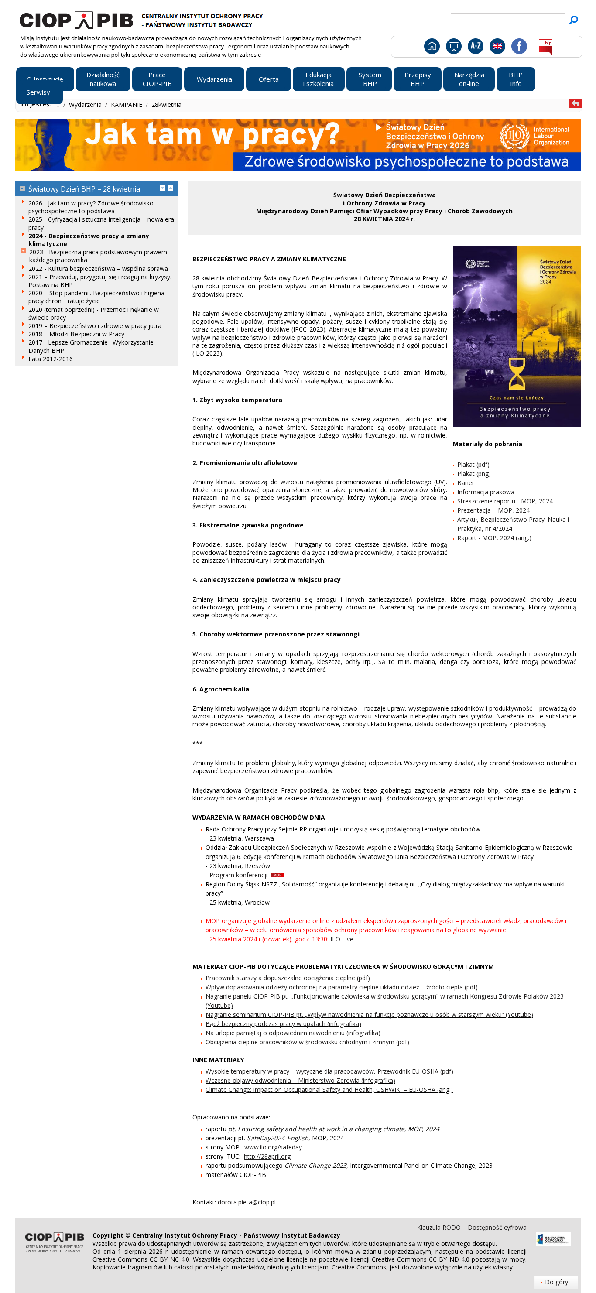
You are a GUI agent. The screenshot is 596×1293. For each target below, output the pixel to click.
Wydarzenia (86, 104)
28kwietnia (166, 104)
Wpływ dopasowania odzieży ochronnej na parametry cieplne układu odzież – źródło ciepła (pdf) (342, 987)
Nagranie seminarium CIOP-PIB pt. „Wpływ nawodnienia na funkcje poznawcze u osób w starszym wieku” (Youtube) (369, 1014)
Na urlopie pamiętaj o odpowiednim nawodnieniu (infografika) (293, 1033)
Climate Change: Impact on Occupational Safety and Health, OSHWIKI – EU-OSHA (320, 1089)
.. (59, 104)
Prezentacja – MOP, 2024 (493, 510)
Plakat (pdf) (473, 464)
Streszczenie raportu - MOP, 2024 (505, 501)
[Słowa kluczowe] (474, 48)
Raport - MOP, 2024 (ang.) (494, 538)
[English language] (497, 48)
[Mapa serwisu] (453, 48)
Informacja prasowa (485, 492)
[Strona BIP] (545, 48)
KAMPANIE (127, 104)
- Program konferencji (238, 875)
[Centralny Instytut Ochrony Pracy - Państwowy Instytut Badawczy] (143, 19)
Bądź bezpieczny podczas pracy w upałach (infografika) (283, 1023)
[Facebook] (518, 48)
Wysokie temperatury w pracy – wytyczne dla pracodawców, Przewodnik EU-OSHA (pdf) (329, 1071)
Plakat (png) (474, 473)
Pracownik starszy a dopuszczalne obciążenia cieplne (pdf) (288, 978)
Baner (465, 483)
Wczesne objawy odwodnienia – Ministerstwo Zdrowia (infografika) (300, 1080)
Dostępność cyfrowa (497, 1227)
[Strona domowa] (431, 48)
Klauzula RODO (439, 1227)
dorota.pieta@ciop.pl (247, 1202)
